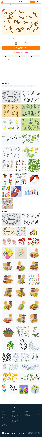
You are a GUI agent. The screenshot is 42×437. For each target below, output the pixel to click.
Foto (10, 1)
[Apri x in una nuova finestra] (21, 432)
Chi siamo (27, 412)
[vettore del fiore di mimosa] (30, 138)
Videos (14, 1)
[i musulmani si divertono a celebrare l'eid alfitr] (31, 190)
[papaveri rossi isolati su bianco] (22, 241)
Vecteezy (3, 410)
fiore (9, 85)
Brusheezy (4, 409)
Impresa (3, 414)
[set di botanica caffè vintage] (8, 165)
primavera (34, 85)
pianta (13, 85)
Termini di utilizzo (29, 432)
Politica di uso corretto (34, 433)
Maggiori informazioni (6, 61)
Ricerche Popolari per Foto (15, 418)
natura (18, 85)
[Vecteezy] (2, 2)
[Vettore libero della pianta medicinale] (11, 110)
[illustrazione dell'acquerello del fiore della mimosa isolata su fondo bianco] (21, 252)
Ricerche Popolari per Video (15, 420)
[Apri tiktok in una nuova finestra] (19, 432)
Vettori (5, 1)
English (37, 409)
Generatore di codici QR (4, 427)
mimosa (4, 85)
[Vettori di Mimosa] (31, 151)
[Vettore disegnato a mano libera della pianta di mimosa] (11, 96)
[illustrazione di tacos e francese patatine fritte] (34, 252)
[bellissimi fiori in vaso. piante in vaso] (8, 178)
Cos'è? (11, 59)
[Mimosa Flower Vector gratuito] (11, 124)
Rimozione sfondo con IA (4, 424)
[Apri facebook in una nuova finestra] (12, 432)
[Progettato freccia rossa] (34, 178)
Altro (36, 417)
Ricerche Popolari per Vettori (15, 415)
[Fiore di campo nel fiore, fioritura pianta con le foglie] (4, 388)
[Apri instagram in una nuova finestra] (14, 432)
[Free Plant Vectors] (11, 138)
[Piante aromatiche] (30, 124)
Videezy (3, 412)
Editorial (20, 1)
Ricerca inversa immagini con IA (4, 421)
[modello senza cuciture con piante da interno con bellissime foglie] (34, 165)
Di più (25, 1)
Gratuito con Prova (21, 48)
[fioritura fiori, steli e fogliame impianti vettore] (9, 241)
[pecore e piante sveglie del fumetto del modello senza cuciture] (7, 203)
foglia (29, 85)
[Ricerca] (36, 4)
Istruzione (3, 415)
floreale (23, 85)
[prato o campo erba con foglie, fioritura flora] (35, 331)
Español (37, 410)
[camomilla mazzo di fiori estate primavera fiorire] (23, 331)
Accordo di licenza (15, 409)
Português (37, 412)
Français (37, 415)
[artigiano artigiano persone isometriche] (21, 165)
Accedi (37, 1)
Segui (25, 43)
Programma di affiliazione (15, 413)
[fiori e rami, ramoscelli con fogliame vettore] (21, 231)
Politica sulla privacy (36, 432)
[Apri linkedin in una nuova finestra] (16, 432)
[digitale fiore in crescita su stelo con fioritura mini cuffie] (13, 388)
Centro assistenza (28, 409)
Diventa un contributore (27, 414)
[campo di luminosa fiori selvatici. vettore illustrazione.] (24, 388)
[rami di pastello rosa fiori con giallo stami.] (10, 345)
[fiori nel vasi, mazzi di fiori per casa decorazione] (34, 279)
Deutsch (37, 414)
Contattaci (27, 410)
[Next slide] (37, 85)
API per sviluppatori (4, 418)
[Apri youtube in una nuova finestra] (23, 432)
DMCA (13, 410)
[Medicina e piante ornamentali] (30, 110)
